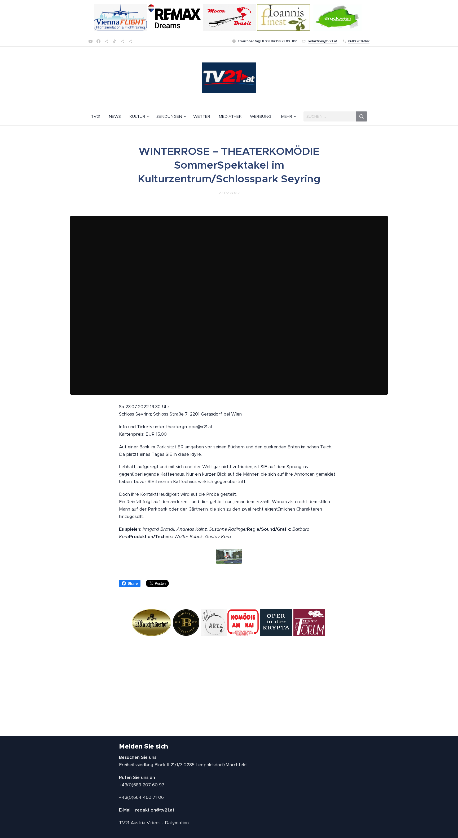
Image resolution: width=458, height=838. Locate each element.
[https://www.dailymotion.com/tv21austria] (106, 41)
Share (132, 583)
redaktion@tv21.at (322, 41)
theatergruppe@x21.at (189, 427)
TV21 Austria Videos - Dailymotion (154, 823)
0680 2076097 (358, 41)
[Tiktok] (114, 41)
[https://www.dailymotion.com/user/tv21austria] (130, 41)
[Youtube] (90, 41)
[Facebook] (98, 41)
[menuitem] (97, 116)
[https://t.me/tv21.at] (122, 41)
